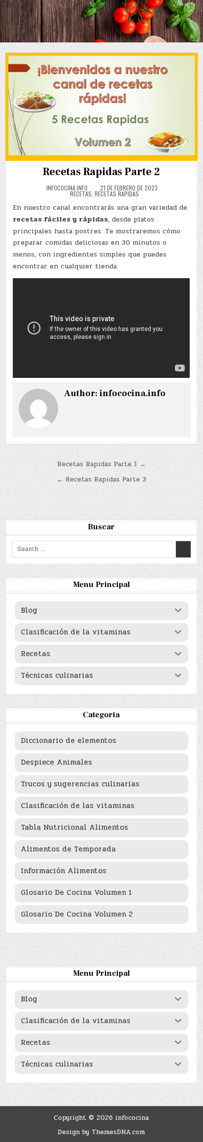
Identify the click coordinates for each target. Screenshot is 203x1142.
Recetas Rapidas (117, 193)
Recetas (81, 193)
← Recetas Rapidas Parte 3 (101, 479)
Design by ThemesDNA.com (101, 1132)
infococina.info (67, 188)
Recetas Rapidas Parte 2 (101, 172)
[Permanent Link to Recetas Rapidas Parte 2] (101, 107)
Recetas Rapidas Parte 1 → (101, 464)
